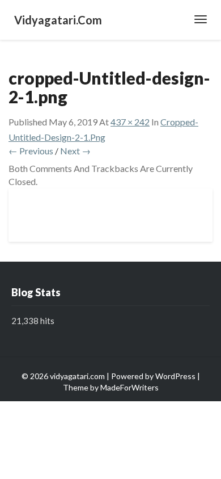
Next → (75, 150)
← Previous (30, 150)
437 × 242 (130, 121)
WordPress (175, 376)
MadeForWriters (129, 387)
